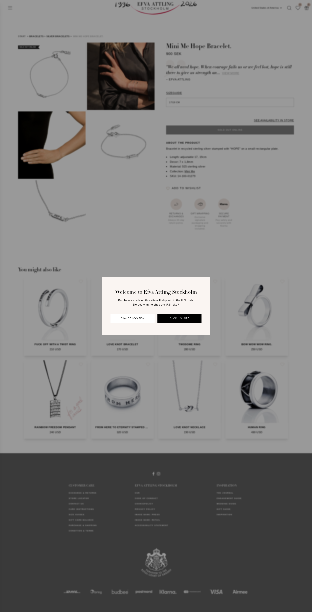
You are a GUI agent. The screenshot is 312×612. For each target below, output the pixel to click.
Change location (133, 318)
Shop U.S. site (179, 318)
